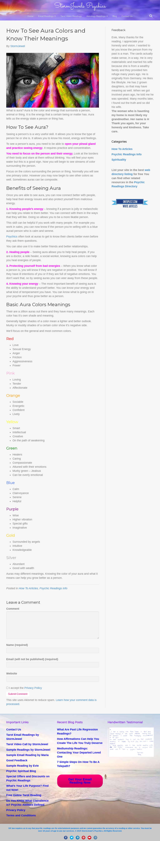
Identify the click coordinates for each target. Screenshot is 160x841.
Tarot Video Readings (71, 16)
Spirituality (119, 159)
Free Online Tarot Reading (23, 795)
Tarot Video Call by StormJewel (27, 744)
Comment (12, 608)
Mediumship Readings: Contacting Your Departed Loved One (79, 752)
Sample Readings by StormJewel (28, 749)
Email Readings (46, 16)
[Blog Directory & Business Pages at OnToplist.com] (130, 203)
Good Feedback (16, 760)
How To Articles (28, 588)
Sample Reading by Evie (22, 765)
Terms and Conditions (21, 815)
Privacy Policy (33, 687)
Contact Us (127, 16)
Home (30, 16)
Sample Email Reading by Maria (27, 755)
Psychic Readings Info (53, 588)
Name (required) (17, 645)
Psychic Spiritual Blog (21, 771)
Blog (114, 16)
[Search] (151, 16)
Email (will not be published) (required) (32, 659)
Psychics (11, 236)
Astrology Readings (96, 16)
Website (11, 673)
